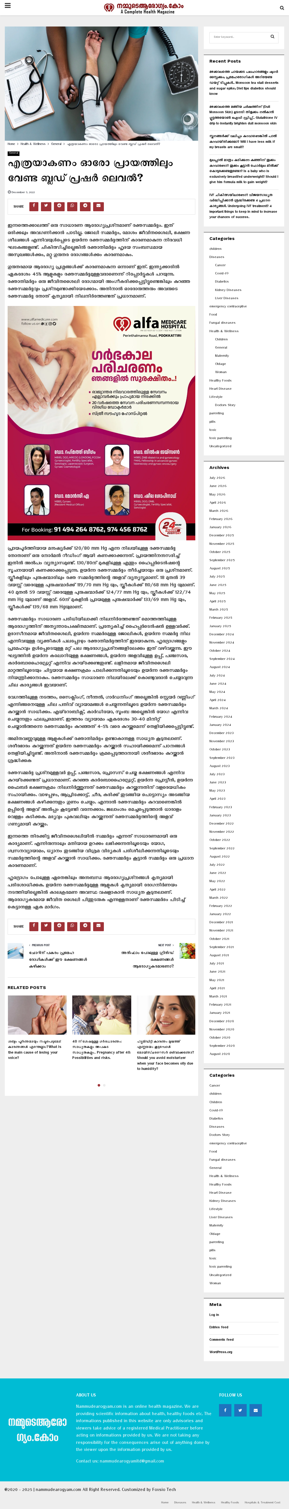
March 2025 (218, 610)
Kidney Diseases (228, 291)
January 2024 (220, 725)
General (13, 153)
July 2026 (217, 478)
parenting (216, 414)
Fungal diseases (222, 323)
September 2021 (221, 948)
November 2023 (221, 742)
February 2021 (220, 1005)
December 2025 (221, 536)
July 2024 (217, 676)
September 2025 (222, 561)
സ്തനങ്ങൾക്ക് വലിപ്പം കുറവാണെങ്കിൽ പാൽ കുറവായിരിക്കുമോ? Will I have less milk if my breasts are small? (243, 142)
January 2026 (220, 528)
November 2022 (221, 832)
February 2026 (220, 520)
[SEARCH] (272, 37)
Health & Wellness (224, 332)
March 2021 (218, 997)
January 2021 (219, 1013)
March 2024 (218, 709)
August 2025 (219, 569)
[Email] (255, 1410)
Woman (221, 373)
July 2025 (217, 577)
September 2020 (222, 1046)
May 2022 (217, 882)
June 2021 (217, 972)
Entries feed (218, 1328)
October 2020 (219, 1038)
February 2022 (220, 906)
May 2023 (217, 791)
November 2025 (221, 544)
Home (164, 1503)
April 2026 (217, 503)
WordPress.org (220, 1353)
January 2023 (220, 816)
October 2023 (219, 750)
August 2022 (219, 857)
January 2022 (220, 915)
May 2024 (217, 692)
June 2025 (217, 586)
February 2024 (220, 717)
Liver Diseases (226, 299)
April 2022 (217, 890)
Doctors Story (225, 406)
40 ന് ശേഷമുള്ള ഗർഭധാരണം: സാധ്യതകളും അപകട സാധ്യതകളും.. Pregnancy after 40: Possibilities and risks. (101, 1050)
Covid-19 (222, 274)
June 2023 (217, 783)
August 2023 (219, 767)
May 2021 (216, 981)
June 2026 (217, 487)
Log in (214, 1315)
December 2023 (221, 734)
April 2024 (217, 701)
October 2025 (219, 553)
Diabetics (222, 282)
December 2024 (221, 635)
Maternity (222, 356)
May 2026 (217, 495)
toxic (212, 430)
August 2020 (219, 1055)
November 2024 (221, 643)
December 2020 (221, 1022)
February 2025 (220, 618)
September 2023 (221, 758)
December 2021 (221, 923)
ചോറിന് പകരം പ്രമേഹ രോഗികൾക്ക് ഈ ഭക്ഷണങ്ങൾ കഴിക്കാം (58, 960)
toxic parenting (220, 439)
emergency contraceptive (228, 307)
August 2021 (219, 956)
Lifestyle (216, 397)
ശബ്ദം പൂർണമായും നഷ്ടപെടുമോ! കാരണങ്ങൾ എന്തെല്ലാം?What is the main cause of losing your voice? (34, 1050)
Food (213, 315)
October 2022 (219, 840)
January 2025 (220, 627)
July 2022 (217, 865)
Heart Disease (220, 389)
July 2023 (216, 775)
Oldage (220, 364)
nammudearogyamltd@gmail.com (132, 1462)
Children (221, 340)
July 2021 (216, 964)
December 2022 (221, 824)
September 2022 (222, 849)
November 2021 (221, 931)
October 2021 (219, 939)
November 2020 (221, 1030)
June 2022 (217, 873)
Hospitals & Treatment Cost (262, 1503)
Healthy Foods (220, 381)
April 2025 (217, 602)
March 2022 (218, 898)
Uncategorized (220, 447)
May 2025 (217, 594)
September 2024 (222, 659)
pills (212, 422)
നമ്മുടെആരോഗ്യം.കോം (37, 1431)
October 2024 (219, 651)
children (215, 249)
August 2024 (219, 668)
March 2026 (218, 511)
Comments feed (221, 1340)
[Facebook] (225, 1410)
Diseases (216, 258)
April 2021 (217, 989)
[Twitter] (240, 1410)
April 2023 (217, 799)
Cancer (220, 266)
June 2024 (217, 684)
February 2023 (220, 808)
